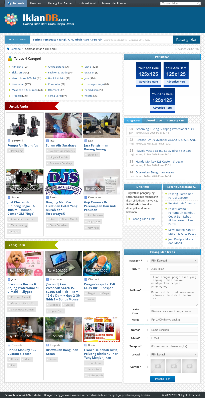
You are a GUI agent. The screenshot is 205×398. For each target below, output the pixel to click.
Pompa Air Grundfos (22, 145)
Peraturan (36, 3)
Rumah (15, 231)
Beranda (18, 3)
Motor (91, 299)
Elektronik (18, 72)
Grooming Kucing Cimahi (24, 303)
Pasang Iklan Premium (114, 3)
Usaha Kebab (95, 375)
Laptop (69, 304)
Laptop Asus (56, 311)
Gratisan (89, 72)
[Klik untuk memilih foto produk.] (158, 366)
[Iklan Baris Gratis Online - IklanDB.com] (41, 25)
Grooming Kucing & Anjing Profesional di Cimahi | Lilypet (23, 288)
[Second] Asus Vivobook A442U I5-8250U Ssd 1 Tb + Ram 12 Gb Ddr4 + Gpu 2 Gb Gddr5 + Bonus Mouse (63, 291)
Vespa (105, 293)
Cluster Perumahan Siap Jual (24, 219)
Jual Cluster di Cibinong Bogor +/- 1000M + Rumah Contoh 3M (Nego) (21, 208)
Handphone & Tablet (24, 78)
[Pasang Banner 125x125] (148, 86)
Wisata (88, 96)
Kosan (53, 359)
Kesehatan (18, 84)
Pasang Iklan (186, 39)
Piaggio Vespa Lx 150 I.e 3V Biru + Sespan (99, 286)
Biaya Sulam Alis (59, 157)
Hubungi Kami (86, 3)
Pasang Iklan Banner (60, 3)
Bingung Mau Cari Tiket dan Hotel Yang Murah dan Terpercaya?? (61, 208)
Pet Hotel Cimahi (20, 297)
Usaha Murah (69, 219)
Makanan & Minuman (25, 90)
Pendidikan (91, 90)
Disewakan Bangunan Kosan (62, 352)
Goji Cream (94, 221)
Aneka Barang (56, 66)
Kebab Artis (94, 369)
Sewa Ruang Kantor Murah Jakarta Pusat (182, 231)
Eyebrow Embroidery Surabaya (63, 151)
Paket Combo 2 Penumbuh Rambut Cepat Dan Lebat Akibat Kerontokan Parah (181, 216)
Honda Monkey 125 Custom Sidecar (21, 352)
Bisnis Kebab (95, 363)
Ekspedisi (93, 154)
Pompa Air (17, 151)
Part (13, 365)
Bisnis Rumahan (58, 225)
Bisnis (87, 66)
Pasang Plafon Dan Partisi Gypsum (180, 196)
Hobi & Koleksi (56, 78)
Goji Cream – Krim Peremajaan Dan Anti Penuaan (100, 206)
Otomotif (53, 90)
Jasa (86, 78)
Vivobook (55, 304)
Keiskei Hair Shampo (182, 203)
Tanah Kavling (19, 225)
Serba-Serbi (55, 96)
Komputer (54, 84)
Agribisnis (17, 66)
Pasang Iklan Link (143, 219)
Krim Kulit (93, 227)
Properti (17, 96)
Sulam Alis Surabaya (61, 145)
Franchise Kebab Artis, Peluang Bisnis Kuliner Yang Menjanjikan (101, 353)
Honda (15, 359)
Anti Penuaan (95, 215)
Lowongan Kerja (94, 84)
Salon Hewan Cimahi (22, 309)
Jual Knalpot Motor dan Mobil (180, 241)
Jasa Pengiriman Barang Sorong (96, 147)
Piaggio (92, 293)
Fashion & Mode (57, 72)
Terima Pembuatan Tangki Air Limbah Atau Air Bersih (67, 39)
